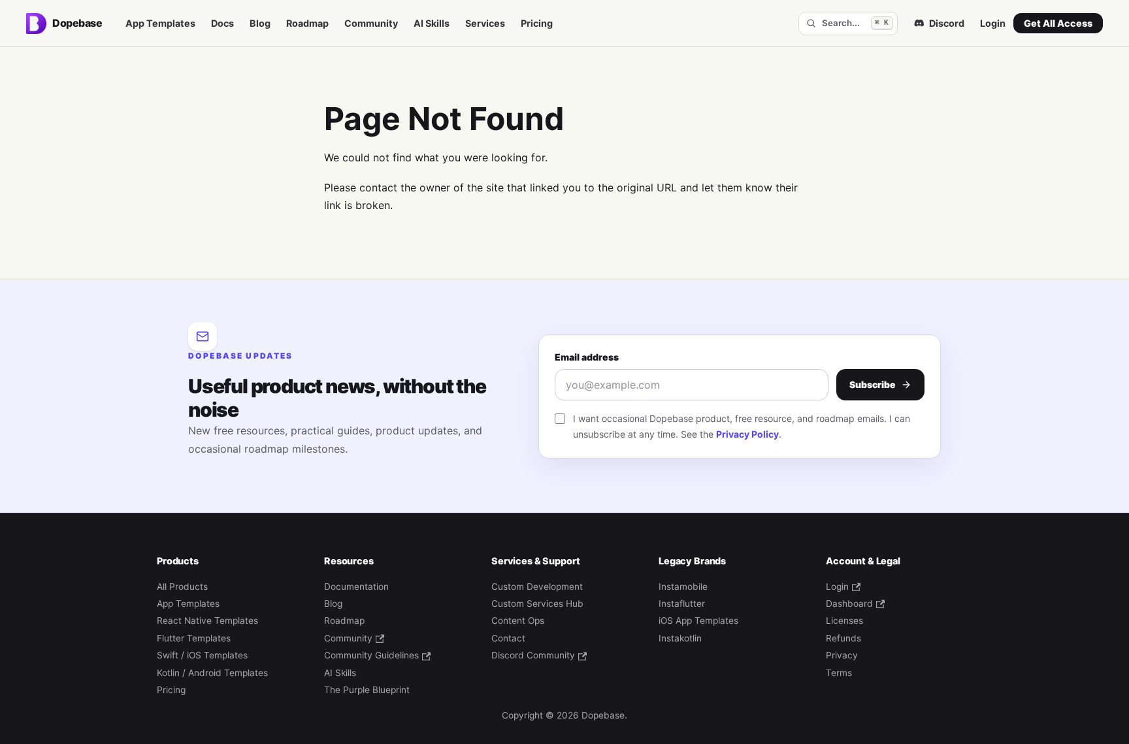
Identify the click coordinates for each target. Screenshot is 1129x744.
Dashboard (849, 603)
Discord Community (533, 655)
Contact (508, 638)
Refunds (843, 638)
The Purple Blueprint (367, 690)
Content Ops (517, 620)
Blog (260, 23)
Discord (946, 23)
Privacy (842, 655)
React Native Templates (207, 620)
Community (371, 23)
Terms (839, 673)
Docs (222, 23)
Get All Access (1058, 23)
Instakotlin (680, 638)
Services (485, 23)
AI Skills (432, 23)
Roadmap (307, 23)
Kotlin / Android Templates (212, 673)
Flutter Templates (194, 638)
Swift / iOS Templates (202, 655)
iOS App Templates (698, 620)
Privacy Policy (747, 434)
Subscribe (872, 384)
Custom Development (537, 586)
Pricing (537, 23)
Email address (587, 357)
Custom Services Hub (537, 603)
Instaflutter (682, 603)
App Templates (160, 23)
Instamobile (683, 586)
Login (993, 23)
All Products (182, 586)
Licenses (844, 620)
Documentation (356, 586)
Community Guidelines (371, 655)
